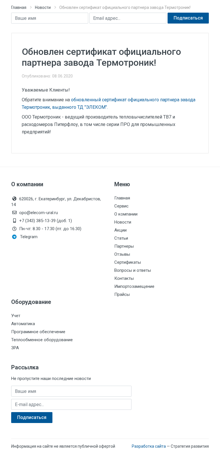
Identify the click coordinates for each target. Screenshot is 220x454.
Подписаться (188, 18)
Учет (15, 315)
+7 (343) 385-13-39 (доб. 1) (45, 220)
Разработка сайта (149, 446)
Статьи (121, 238)
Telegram (29, 236)
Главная (18, 7)
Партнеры (124, 246)
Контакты (124, 278)
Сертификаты (127, 262)
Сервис (121, 206)
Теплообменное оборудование (42, 339)
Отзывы (122, 254)
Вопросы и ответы (132, 270)
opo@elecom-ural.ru (38, 212)
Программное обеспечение (38, 331)
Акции (120, 230)
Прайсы (122, 294)
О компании (126, 214)
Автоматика (23, 323)
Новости (43, 7)
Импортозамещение (134, 286)
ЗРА (15, 347)
